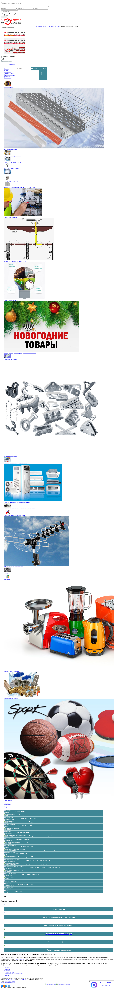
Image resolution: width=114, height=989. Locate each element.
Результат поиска (9, 972)
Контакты (7, 76)
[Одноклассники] (4, 986)
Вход (44, 68)
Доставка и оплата (9, 73)
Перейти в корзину (6, 61)
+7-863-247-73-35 (11, 979)
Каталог (6, 70)
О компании (7, 78)
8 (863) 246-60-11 (19, 959)
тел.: (42, 26)
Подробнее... (5, 15)
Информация (7, 72)
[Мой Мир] (6, 986)
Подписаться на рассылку (8, 982)
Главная (6, 69)
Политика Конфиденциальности (13, 973)
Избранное (12, 64)
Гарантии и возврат (9, 75)
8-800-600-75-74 (23, 979)
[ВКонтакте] (2, 986)
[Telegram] (9, 986)
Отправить (4, 17)
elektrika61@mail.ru (10, 981)
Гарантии (6, 975)
